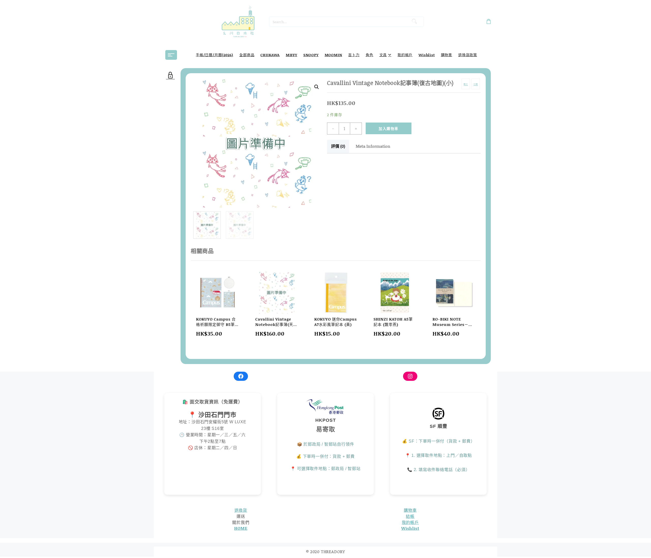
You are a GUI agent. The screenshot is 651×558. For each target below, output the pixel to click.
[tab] (338, 146)
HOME (240, 528)
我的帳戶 (410, 522)
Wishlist (410, 528)
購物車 (410, 510)
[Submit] (414, 21)
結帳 (410, 516)
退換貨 (240, 510)
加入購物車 (388, 128)
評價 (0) (338, 146)
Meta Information (373, 146)
